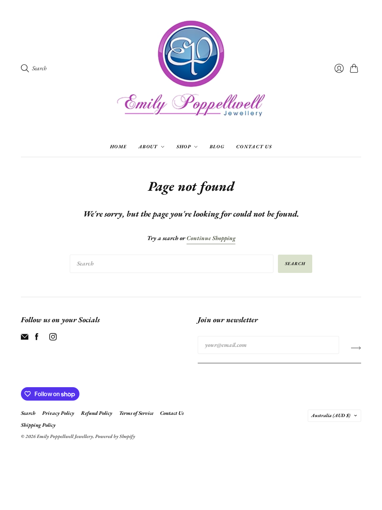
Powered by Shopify (115, 436)
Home (118, 146)
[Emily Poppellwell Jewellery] (191, 68)
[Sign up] (356, 348)
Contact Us (254, 146)
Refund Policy (96, 413)
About (148, 146)
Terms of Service (136, 413)
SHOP (183, 146)
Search (295, 264)
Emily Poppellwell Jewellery (65, 436)
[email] (24, 338)
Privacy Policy (58, 413)
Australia (330, 415)
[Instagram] (53, 338)
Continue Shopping (211, 238)
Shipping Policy (38, 425)
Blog (217, 146)
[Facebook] (36, 338)
